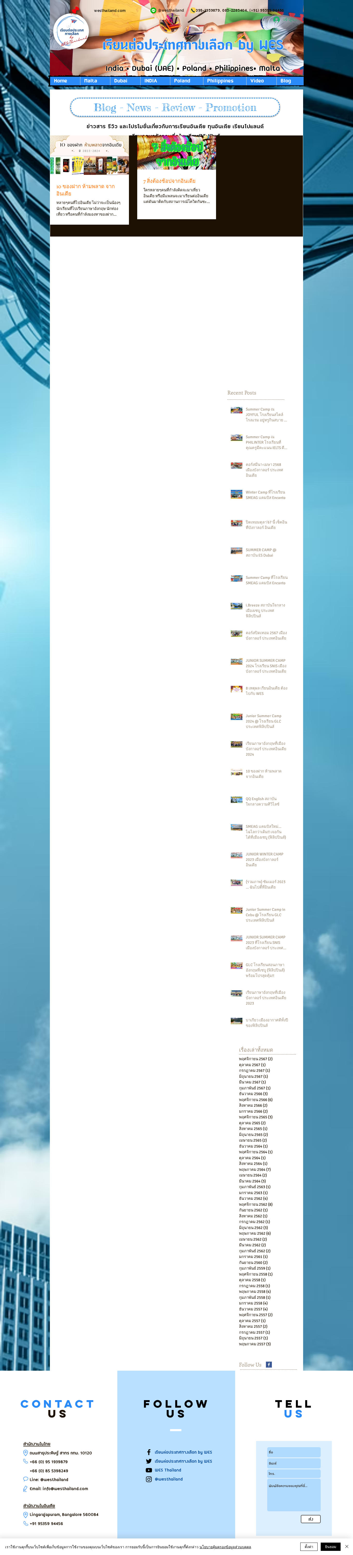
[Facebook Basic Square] (269, 1365)
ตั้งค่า (309, 1546)
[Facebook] (149, 1452)
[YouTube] (149, 1470)
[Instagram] (149, 1479)
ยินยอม (330, 1546)
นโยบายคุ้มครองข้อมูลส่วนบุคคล (225, 1546)
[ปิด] (347, 1547)
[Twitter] (149, 1461)
